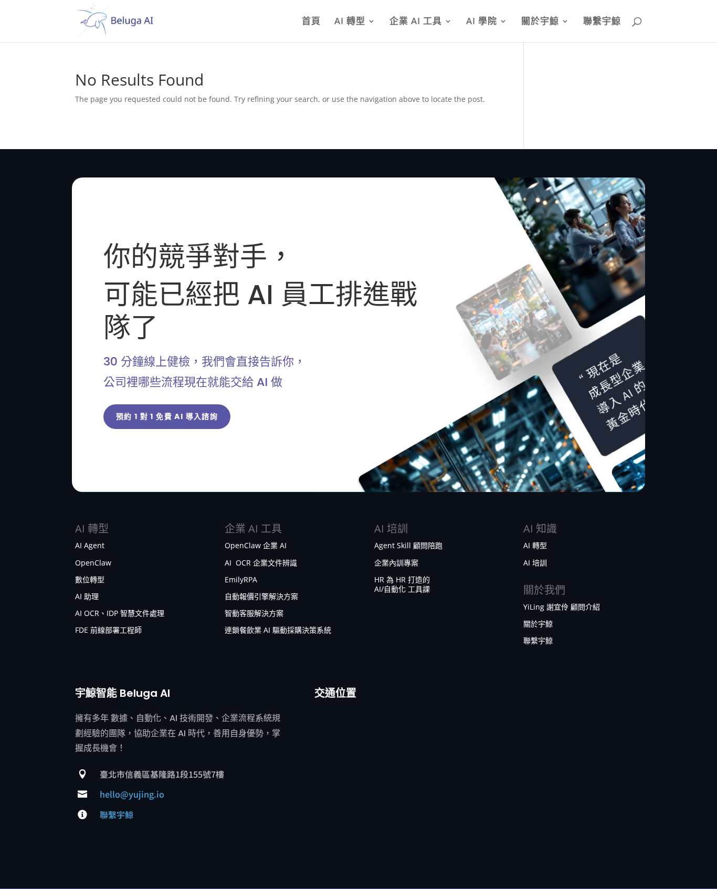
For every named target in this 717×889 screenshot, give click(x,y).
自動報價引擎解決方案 (261, 596)
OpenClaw (93, 563)
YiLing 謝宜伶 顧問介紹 (561, 607)
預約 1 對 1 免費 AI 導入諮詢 (167, 416)
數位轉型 (89, 579)
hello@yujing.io (132, 794)
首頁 (311, 22)
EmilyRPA (241, 579)
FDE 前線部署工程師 (108, 630)
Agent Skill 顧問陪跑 (408, 545)
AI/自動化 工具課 (402, 589)
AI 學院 (481, 22)
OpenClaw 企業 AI (256, 545)
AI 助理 (87, 596)
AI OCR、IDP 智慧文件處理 (119, 613)
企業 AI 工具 (415, 22)
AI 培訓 (535, 563)
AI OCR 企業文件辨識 (261, 563)
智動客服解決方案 (254, 613)
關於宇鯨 (540, 22)
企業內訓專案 (396, 563)
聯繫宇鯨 (602, 22)
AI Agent (89, 545)
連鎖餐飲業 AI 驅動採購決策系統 (278, 630)
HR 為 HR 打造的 (402, 579)
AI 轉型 (349, 22)
